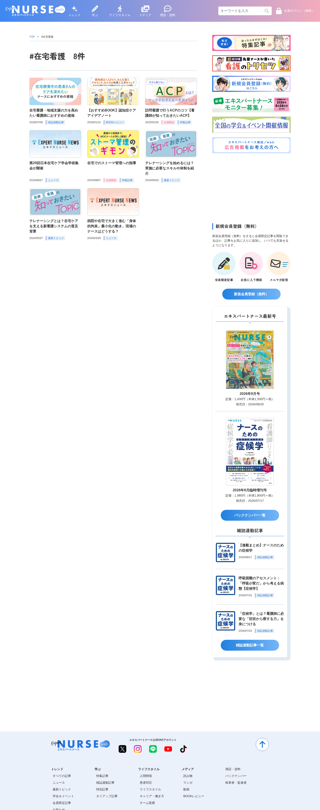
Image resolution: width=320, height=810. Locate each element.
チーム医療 (147, 803)
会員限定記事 (62, 803)
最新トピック (62, 789)
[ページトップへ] (262, 744)
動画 (186, 789)
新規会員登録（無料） (251, 294)
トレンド (75, 15)
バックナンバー (236, 776)
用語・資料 (167, 15)
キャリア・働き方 (152, 796)
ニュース (59, 782)
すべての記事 (62, 776)
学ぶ (95, 15)
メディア (145, 15)
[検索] (267, 11)
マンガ (187, 782)
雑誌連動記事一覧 (250, 645)
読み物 (187, 776)
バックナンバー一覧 (250, 515)
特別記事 (102, 789)
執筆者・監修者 (236, 782)
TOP (32, 36)
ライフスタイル (119, 15)
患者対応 (146, 782)
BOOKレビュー (193, 796)
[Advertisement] (251, 187)
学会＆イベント (63, 796)
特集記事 (102, 776)
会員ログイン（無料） (299, 11)
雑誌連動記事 (105, 782)
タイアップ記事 (107, 796)
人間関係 (146, 776)
